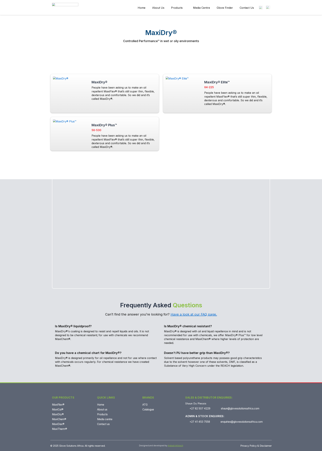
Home (141, 7)
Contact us (247, 7)
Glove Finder (225, 7)
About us (158, 7)
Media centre (201, 7)
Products (177, 7)
